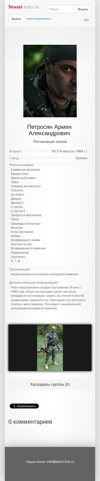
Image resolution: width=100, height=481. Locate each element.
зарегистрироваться (38, 18)
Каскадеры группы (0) (50, 384)
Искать (83, 9)
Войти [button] (16, 18)
